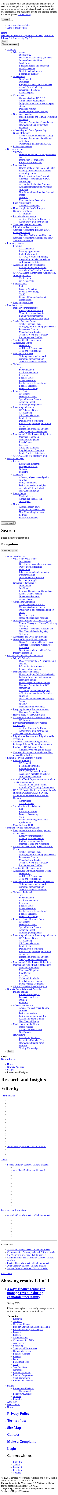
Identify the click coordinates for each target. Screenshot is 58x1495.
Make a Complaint (21, 1441)
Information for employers (31, 160)
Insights (16, 461)
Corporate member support (31, 359)
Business (17, 1335)
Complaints (18, 95)
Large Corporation (21, 1372)
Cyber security (26, 1391)
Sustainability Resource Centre (27, 340)
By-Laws (23, 445)
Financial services (27, 380)
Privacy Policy (18, 1413)
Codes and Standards (29, 447)
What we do (19, 52)
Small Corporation (21, 1378)
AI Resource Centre (22, 342)
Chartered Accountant (29, 205)
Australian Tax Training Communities (36, 270)
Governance (19, 76)
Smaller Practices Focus (30, 324)
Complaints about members (32, 100)
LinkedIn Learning (28, 254)
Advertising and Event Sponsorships (30, 130)
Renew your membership (31, 310)
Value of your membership (31, 313)
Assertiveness (19, 1343)
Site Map (14, 1428)
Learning (17, 246)
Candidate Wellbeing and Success (35, 235)
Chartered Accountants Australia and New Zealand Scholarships (33, 239)
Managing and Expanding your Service (37, 326)
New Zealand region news (31, 512)
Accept (5, 20)
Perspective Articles (28, 466)
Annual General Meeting (30, 87)
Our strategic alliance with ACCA (35, 143)
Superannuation (26, 369)
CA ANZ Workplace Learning (33, 256)
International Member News (32, 509)
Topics (4, 1159)
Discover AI (24, 345)
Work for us (24, 63)
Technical (17, 364)
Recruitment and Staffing (31, 337)
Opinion (23, 469)
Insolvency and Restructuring (33, 383)
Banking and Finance (23, 1380)
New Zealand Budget (29, 490)
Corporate (17, 1370)
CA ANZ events (26, 281)
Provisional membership (24, 216)
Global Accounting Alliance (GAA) (36, 135)
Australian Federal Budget (31, 488)
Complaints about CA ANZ (32, 98)
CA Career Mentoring (29, 415)
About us (11, 49)
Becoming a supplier (28, 73)
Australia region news (29, 507)
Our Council (25, 79)
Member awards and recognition (34, 318)
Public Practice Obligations (31, 453)
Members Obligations (29, 439)
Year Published (8, 1095)
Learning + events (15, 243)
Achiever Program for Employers (34, 219)
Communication (20, 1337)
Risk (21, 286)
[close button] (11, 20)
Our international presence (31, 71)
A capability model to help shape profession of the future (34, 260)
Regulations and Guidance (31, 450)
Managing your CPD (23, 302)
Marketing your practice (30, 404)
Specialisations (20, 283)
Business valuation (28, 386)
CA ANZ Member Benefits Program (30, 455)
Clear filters (6, 1273)
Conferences (25, 278)
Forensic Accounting (29, 291)
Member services (15, 305)
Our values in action (22, 114)
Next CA (23, 197)
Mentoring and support (24, 407)
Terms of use (24, 14)
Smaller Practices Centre (24, 321)
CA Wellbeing (25, 412)
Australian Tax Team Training (33, 267)
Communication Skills (23, 1340)
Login (4, 41)
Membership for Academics (32, 200)
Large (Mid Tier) (21, 1362)
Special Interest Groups (30, 399)
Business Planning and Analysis (28, 1329)
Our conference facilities (30, 60)
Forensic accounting (28, 388)
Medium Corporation (23, 1375)
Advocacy (18, 474)
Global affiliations (21, 133)
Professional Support (29, 329)
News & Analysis (15, 458)
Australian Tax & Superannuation (29, 264)
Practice (17, 1356)
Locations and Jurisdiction (13, 1210)
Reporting (23, 375)
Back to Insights (8, 1059)
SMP (15, 1364)
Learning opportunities (29, 251)
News (16, 504)
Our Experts (24, 501)
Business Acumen (21, 1353)
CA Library (24, 394)
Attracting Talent (27, 402)
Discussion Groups (28, 396)
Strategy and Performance (25, 1348)
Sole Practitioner (21, 1367)
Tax (21, 367)
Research (17, 1318)
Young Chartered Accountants (33, 431)
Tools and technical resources (33, 361)
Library (4, 38)
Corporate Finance (21, 1324)
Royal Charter (25, 442)
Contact (13, 1434)
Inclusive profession (22, 146)
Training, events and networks (33, 356)
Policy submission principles (32, 485)
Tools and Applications (30, 351)
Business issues (26, 377)
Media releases (26, 496)
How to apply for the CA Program (29, 208)
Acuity (21, 38)
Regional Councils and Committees (35, 84)
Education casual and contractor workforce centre (34, 67)
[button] (10, 44)
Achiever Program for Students (33, 221)
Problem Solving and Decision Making (31, 1327)
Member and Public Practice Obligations (32, 434)
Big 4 (15, 1359)
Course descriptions (22, 211)
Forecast (17, 1332)
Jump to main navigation (18, 25)
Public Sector (25, 418)
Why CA (17, 151)
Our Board (24, 82)
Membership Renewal (11, 35)
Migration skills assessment (26, 227)
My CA (28, 38)
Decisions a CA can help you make (35, 57)
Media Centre (19, 493)
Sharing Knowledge (28, 517)
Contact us (49, 35)
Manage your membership (25, 308)
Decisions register (27, 108)
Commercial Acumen (23, 1351)
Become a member (16, 149)
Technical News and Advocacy (33, 334)
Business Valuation (28, 289)
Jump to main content (17, 27)
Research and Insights (29, 464)
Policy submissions (28, 482)
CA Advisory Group (28, 410)
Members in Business (23, 353)
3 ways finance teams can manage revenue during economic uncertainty (26, 1293)
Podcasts (23, 515)
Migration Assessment (32, 35)
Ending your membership (31, 316)
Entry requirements (22, 203)
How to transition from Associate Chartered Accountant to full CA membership (34, 179)
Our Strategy (25, 55)
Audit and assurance (28, 372)
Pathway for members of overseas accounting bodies (35, 172)
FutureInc (23, 472)
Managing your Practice (30, 332)
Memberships (19, 165)
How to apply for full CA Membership (37, 168)
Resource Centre (21, 391)
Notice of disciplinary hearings (33, 111)
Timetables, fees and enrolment (27, 224)
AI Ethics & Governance (30, 348)
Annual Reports (26, 92)
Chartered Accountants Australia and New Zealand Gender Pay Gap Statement (36, 125)
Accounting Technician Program (34, 184)
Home (4, 33)
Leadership (18, 1345)
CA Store (13, 38)
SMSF (22, 294)
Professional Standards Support (33, 429)
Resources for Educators (30, 162)
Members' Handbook (29, 437)
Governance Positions (29, 90)
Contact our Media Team (30, 498)
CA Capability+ (26, 248)
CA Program (25, 213)
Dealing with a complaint (31, 420)
